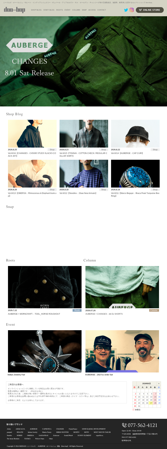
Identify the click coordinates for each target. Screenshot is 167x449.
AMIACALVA (20, 429)
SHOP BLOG (36, 10)
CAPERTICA (46, 429)
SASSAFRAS (43, 435)
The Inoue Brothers (13, 438)
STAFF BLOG (48, 10)
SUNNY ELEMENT (84, 435)
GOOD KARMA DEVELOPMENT (94, 429)
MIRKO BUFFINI (62, 432)
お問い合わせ (27, 396)
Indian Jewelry (32, 432)
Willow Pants (39, 438)
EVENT (67, 10)
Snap (84, 10)
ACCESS (92, 10)
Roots (59, 10)
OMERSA (30, 435)
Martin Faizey (46, 432)
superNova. (99, 435)
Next (162, 61)
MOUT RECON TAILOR (102, 432)
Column (76, 10)
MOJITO (76, 432)
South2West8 (68, 435)
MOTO (86, 432)
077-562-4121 (47, 396)
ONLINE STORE (151, 10)
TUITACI (27, 438)
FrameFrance (73, 429)
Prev (4, 61)
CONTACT (101, 10)
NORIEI (19, 435)
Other (51, 438)
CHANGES (60, 429)
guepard (9, 432)
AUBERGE (33, 429)
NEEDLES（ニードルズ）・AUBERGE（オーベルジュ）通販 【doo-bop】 (44, 446)
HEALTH (20, 432)
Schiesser (56, 435)
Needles (9, 435)
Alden (9, 429)
